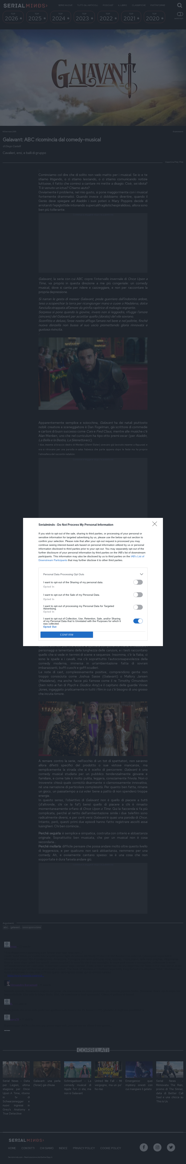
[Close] (155, 525)
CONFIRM (67, 634)
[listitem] (93, 574)
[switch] (138, 582)
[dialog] (93, 582)
